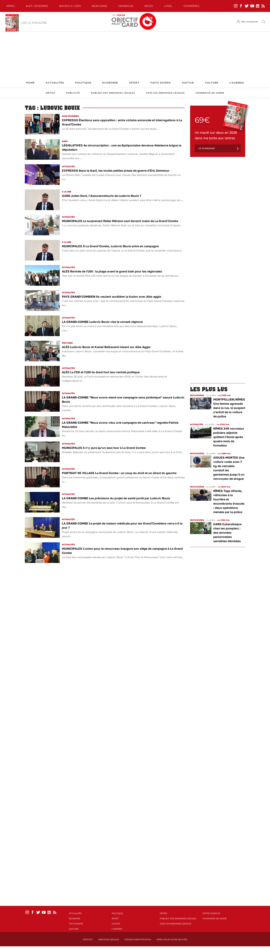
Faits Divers (160, 82)
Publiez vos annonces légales (113, 93)
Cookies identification (138, 939)
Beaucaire (99, 6)
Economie (110, 82)
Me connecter (249, 21)
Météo (50, 93)
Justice (188, 82)
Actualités (55, 82)
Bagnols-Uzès (70, 6)
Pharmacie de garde (210, 93)
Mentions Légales (108, 939)
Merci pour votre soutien (171, 939)
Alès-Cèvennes (37, 6)
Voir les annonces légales (165, 93)
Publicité (73, 93)
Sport (134, 82)
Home (30, 82)
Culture (211, 82)
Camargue (125, 6)
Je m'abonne (206, 148)
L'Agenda (236, 82)
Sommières (191, 6)
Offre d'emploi (211, 913)
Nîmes (10, 6)
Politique (83, 82)
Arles (148, 6)
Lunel (168, 6)
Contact (88, 939)
